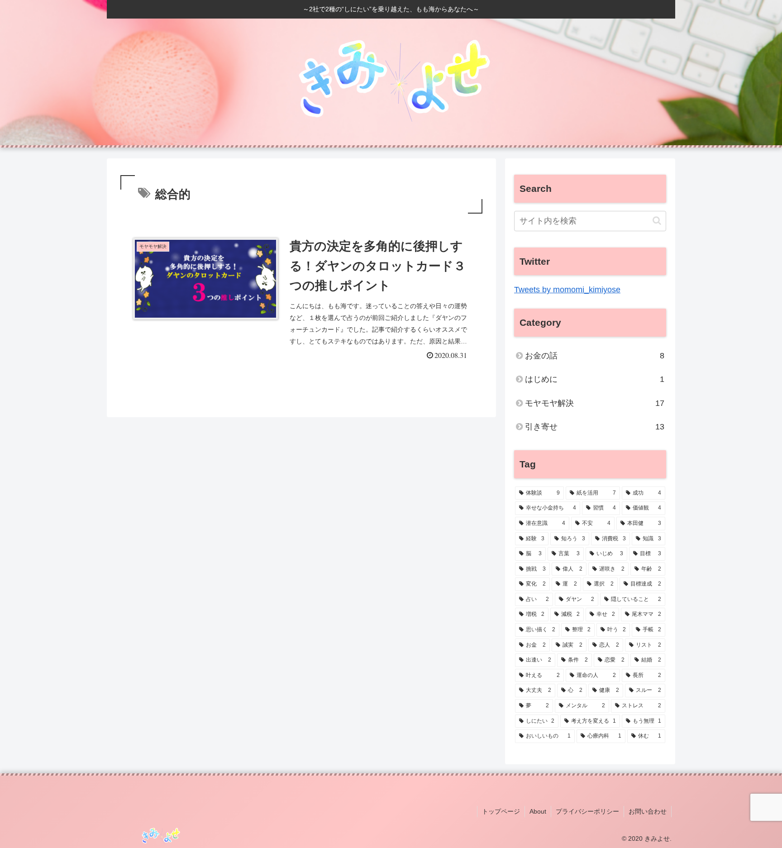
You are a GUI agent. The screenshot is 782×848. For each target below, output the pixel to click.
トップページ (501, 811)
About (537, 811)
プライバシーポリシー (587, 811)
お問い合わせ (648, 811)
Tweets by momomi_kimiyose (567, 289)
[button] (657, 220)
